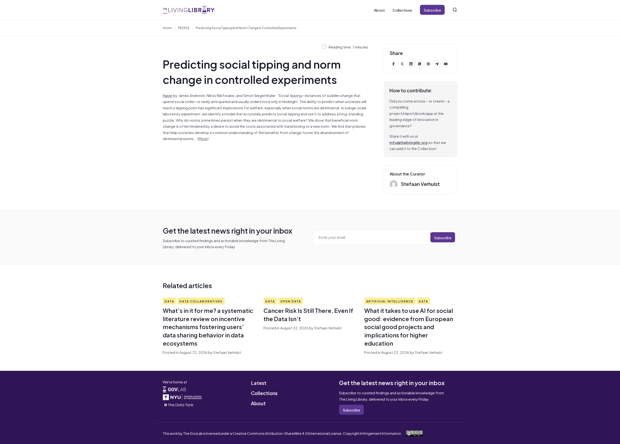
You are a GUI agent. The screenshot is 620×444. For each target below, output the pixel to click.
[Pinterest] (428, 63)
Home (167, 27)
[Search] (454, 9)
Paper (168, 95)
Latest (258, 383)
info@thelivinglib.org (408, 142)
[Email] (445, 63)
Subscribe (432, 10)
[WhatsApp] (419, 63)
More (203, 138)
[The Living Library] (189, 10)
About (379, 10)
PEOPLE (183, 27)
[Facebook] (393, 63)
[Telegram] (437, 63)
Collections (402, 10)
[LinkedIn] (410, 63)
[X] (402, 63)
